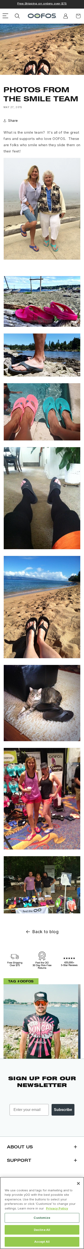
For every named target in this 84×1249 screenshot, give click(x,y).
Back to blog (45, 931)
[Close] (78, 1183)
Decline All (42, 1230)
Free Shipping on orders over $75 (42, 3)
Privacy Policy (57, 1208)
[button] (17, 16)
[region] (42, 1213)
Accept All (42, 1241)
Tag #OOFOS (21, 981)
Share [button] (13, 120)
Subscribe (63, 1110)
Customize (42, 1217)
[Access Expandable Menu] (5, 16)
